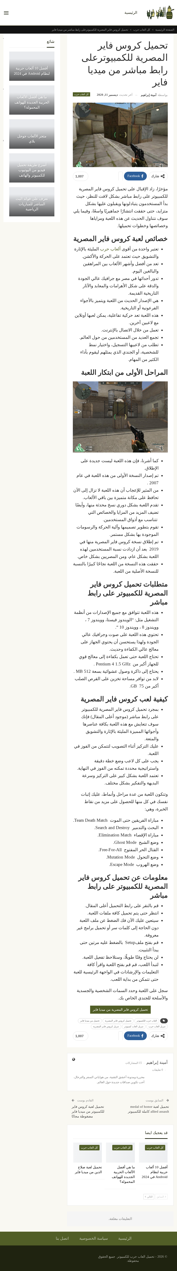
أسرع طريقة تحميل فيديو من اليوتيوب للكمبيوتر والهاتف (32, 170)
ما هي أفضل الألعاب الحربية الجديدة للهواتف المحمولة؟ (32, 102)
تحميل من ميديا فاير (90, 1020)
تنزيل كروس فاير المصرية (106, 1026)
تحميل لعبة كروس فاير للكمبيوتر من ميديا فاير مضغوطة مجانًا (88, 1111)
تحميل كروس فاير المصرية (118, 1020)
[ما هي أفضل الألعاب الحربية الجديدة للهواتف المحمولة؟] (120, 1153)
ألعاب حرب (110, 249)
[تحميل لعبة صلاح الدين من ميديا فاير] (87, 1153)
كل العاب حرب (81, 94)
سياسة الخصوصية (93, 1238)
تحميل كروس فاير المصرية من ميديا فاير (120, 1009)
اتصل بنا (62, 1238)
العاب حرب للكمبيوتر (147, 1020)
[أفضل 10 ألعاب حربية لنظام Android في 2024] (153, 1153)
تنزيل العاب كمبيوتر (133, 1026)
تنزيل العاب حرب (157, 1026)
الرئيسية (130, 13)
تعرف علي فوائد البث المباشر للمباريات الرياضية (32, 204)
